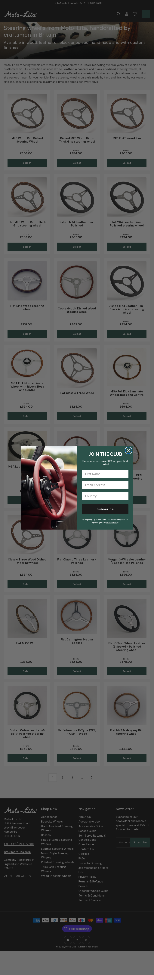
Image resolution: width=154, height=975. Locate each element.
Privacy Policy (112, 522)
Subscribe (105, 509)
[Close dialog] (128, 450)
